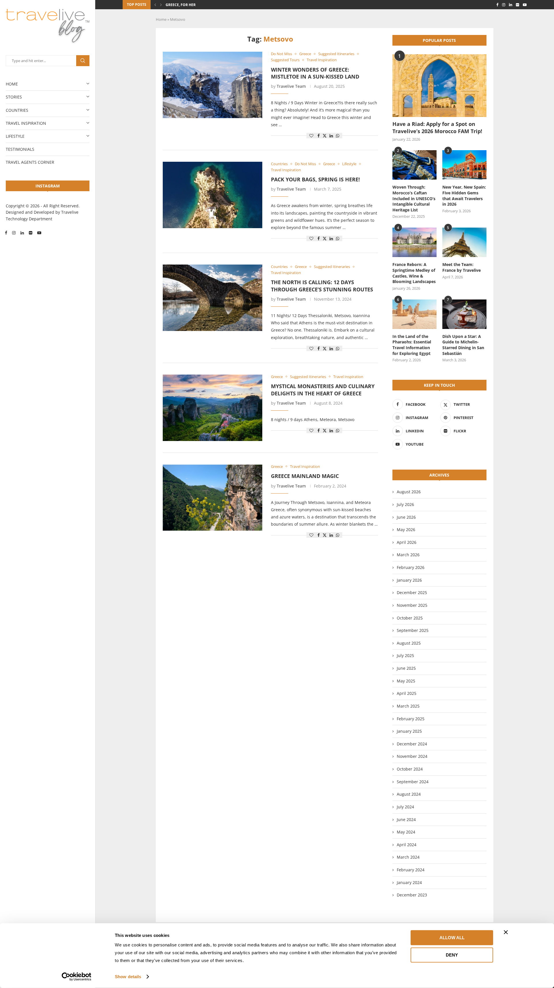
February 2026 (410, 567)
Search (82, 60)
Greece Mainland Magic (305, 475)
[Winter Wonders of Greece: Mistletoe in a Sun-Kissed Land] (212, 85)
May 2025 (406, 681)
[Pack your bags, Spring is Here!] (212, 195)
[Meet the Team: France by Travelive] (464, 242)
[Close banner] (506, 932)
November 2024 (412, 756)
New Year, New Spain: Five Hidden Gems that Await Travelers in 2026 (464, 195)
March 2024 (408, 857)
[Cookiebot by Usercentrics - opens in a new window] (76, 976)
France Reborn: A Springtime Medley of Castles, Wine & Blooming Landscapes (414, 273)
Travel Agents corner (30, 162)
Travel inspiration (26, 123)
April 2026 (406, 542)
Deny (452, 954)
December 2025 (412, 592)
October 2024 (410, 769)
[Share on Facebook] (318, 135)
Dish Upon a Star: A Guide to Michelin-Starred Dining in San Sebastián (463, 345)
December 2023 (412, 895)
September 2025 (412, 630)
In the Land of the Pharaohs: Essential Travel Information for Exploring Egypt (411, 345)
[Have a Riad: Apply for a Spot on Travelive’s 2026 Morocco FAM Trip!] (439, 85)
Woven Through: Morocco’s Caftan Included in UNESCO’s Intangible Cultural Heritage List (413, 198)
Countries (17, 110)
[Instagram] (14, 233)
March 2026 (408, 554)
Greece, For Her (181, 4)
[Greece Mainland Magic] (212, 497)
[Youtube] (39, 233)
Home (12, 84)
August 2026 (409, 491)
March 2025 (408, 706)
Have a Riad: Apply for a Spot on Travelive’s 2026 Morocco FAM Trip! (437, 127)
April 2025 (406, 693)
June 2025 (406, 668)
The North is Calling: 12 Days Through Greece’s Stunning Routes (322, 286)
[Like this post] (311, 135)
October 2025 (410, 618)
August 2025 (409, 643)
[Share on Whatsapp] (337, 135)
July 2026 (405, 504)
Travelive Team (291, 86)
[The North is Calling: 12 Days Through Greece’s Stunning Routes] (212, 298)
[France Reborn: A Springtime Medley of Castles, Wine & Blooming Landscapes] (414, 242)
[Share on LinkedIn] (331, 135)
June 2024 (406, 819)
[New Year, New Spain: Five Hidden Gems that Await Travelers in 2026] (464, 165)
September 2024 (412, 781)
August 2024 (409, 794)
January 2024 (409, 882)
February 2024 (410, 869)
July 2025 (405, 655)
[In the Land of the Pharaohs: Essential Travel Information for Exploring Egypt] (414, 314)
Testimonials (20, 149)
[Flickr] (30, 233)
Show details (128, 976)
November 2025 (412, 605)
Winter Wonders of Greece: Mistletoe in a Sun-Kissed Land (315, 73)
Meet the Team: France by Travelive (461, 267)
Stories (14, 97)
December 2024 (412, 744)
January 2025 (409, 731)
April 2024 (406, 844)
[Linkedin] (22, 233)
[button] (155, 4)
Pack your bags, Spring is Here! (315, 179)
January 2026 (409, 580)
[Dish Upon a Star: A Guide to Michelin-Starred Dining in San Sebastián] (464, 314)
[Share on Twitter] (325, 135)
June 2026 (406, 517)
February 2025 (410, 718)
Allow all (452, 937)
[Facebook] (6, 233)
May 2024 (406, 832)
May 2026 (406, 529)
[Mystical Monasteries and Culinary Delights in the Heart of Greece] (212, 408)
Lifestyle (15, 136)
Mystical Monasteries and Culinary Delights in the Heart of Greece (323, 390)
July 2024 (405, 807)
